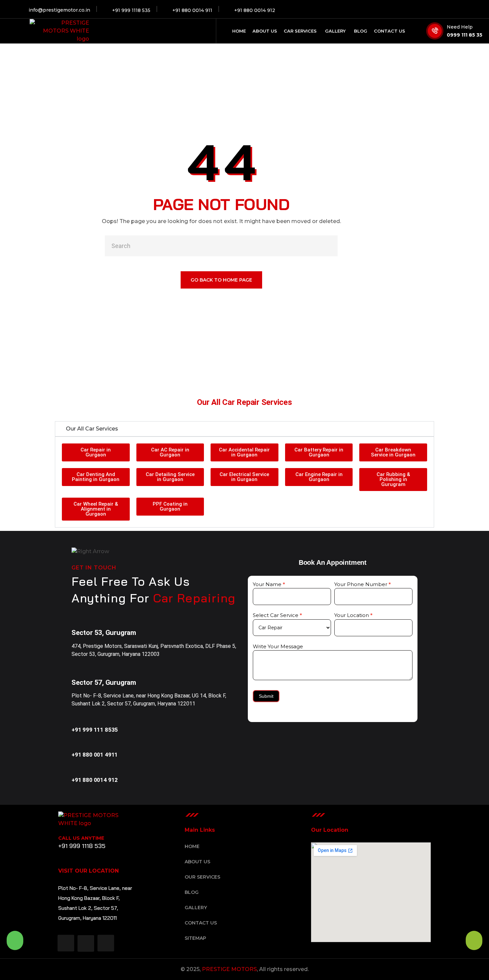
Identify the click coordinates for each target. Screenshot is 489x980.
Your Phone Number (362, 584)
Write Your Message (278, 646)
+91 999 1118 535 (81, 846)
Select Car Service (277, 615)
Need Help (460, 27)
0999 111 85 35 (464, 35)
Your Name (269, 584)
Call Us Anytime (81, 838)
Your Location (353, 615)
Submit (266, 696)
